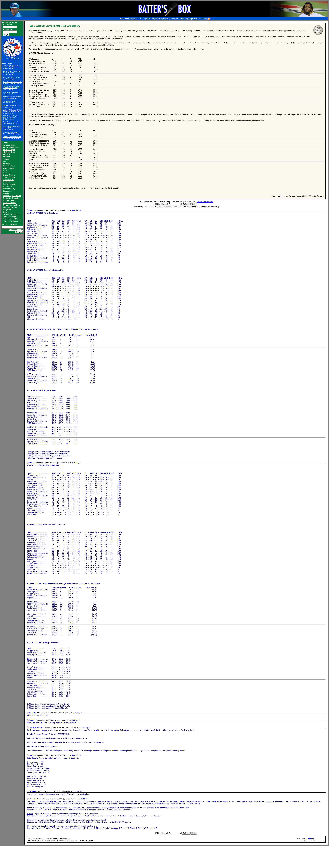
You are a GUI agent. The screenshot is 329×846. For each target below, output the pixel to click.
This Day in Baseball (11, 214)
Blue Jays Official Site (12, 58)
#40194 (82, 799)
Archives (128, 19)
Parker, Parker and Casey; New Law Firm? (11, 66)
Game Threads (9, 177)
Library (6, 193)
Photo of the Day (10, 207)
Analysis (6, 154)
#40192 (75, 755)
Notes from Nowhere (11, 205)
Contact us (196, 19)
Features (158, 19)
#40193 (77, 791)
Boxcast (6, 163)
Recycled (7, 210)
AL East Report (9, 150)
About (135, 19)
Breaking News (9, 166)
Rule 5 (5, 212)
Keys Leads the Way (9, 92)
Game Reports (9, 175)
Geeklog (310, 838)
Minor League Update (12, 196)
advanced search (16, 230)
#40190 (84, 727)
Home (122, 19)
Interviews (7, 191)
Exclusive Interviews (171, 19)
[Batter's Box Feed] (209, 19)
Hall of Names (9, 184)
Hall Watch (7, 186)
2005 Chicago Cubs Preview (12, 96)
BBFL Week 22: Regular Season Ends (10, 116)
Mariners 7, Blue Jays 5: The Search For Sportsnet (12, 110)
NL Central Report (10, 198)
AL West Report (9, 152)
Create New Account (205, 202)
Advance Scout (9, 145)
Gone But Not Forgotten (8, 181)
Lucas (282, 196)
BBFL (5, 161)
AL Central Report (10, 147)
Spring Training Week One (11, 122)
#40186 (75, 210)
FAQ (140, 19)
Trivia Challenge (9, 216)
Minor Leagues (185, 19)
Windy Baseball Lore (11, 219)
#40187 (75, 463)
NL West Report (9, 203)
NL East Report (9, 200)
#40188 (76, 713)
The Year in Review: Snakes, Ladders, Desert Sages (12, 87)
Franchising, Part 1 (9, 101)
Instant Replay (9, 189)
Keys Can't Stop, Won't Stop (11, 77)
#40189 (75, 720)
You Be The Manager (12, 221)
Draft (5, 170)
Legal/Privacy (149, 19)
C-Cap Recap (8, 168)
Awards (6, 159)
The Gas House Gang (10, 105)
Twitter (204, 19)
